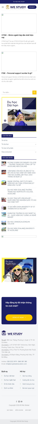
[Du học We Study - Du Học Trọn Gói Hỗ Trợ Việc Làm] (16, 7)
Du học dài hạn (9, 376)
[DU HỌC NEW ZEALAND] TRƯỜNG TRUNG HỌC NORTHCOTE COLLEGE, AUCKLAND (20, 192)
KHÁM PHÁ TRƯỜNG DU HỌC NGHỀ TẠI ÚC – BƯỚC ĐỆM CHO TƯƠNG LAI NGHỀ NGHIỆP (22, 215)
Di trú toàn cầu (9, 384)
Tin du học (5, 144)
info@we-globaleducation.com (16, 364)
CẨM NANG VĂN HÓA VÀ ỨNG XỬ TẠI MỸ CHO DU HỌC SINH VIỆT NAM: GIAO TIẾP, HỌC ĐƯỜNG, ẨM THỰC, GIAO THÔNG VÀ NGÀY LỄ (22, 174)
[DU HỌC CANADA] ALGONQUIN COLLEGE (19, 223)
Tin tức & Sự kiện (7, 148)
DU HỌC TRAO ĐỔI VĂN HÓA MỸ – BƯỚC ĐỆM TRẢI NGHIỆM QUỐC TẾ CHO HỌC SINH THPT (22, 200)
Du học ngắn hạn (10, 380)
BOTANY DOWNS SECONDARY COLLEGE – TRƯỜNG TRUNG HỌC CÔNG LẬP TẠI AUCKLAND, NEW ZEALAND (22, 164)
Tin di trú (4, 140)
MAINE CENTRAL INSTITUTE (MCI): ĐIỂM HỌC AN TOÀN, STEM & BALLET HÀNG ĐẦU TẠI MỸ (21, 183)
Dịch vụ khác (8, 388)
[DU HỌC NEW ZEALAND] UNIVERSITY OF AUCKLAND (21, 229)
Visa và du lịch (7, 152)
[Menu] (3, 7)
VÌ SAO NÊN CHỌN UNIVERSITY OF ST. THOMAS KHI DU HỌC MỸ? (21, 208)
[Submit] (34, 92)
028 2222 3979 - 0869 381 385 (17, 361)
